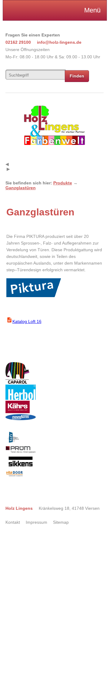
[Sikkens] (20, 467)
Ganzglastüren (20, 187)
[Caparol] (17, 382)
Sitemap (61, 522)
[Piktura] (12, 443)
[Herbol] (20, 398)
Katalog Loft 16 (26, 321)
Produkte (62, 182)
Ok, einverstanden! (23, 551)
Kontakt (12, 522)
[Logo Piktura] (33, 296)
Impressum (36, 522)
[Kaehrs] (17, 411)
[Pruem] (20, 451)
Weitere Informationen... (18, 691)
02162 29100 (18, 42)
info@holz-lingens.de (59, 42)
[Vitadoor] (14, 476)
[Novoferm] (20, 418)
